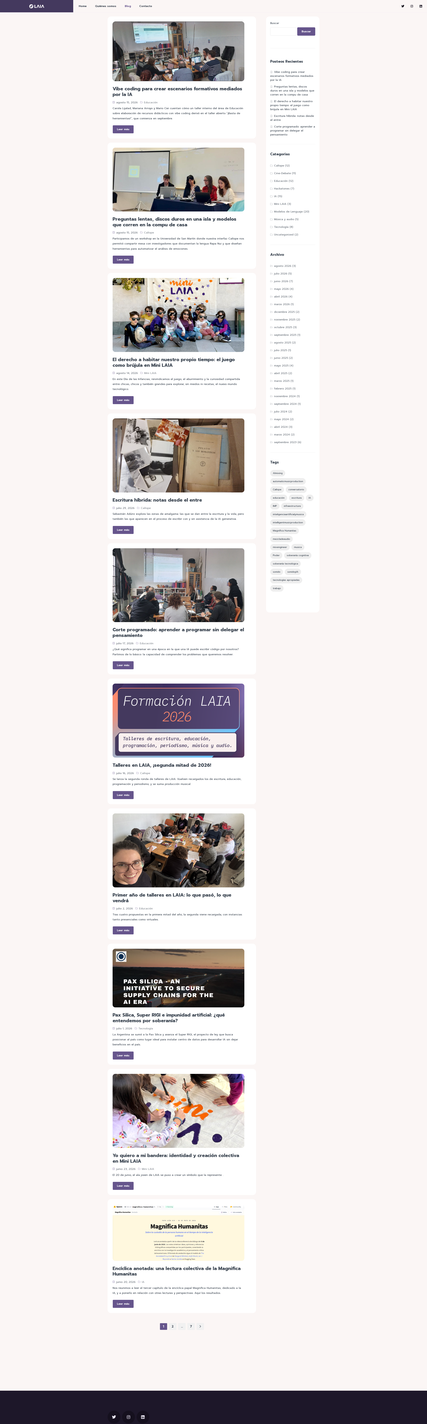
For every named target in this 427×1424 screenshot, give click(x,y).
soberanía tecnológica (285, 563)
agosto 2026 (282, 266)
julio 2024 (280, 412)
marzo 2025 (282, 381)
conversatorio (296, 489)
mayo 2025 (281, 366)
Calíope (149, 233)
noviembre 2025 (284, 320)
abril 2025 (280, 373)
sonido (276, 572)
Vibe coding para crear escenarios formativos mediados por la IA (291, 76)
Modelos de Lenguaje (288, 212)
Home (83, 6)
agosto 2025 (282, 343)
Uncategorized (284, 235)
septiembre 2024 (285, 404)
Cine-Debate (282, 173)
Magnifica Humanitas (284, 530)
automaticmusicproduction (288, 481)
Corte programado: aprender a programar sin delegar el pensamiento (292, 131)
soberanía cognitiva (298, 555)
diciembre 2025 (284, 312)
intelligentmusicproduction (288, 522)
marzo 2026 (282, 304)
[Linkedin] (420, 6)
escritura (297, 498)
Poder (276, 555)
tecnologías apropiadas (286, 580)
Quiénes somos (105, 6)
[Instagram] (411, 6)
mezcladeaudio (281, 539)
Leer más (123, 129)
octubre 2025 (283, 327)
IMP (275, 506)
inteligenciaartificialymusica (288, 514)
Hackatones (282, 189)
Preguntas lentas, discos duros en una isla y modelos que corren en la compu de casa (292, 91)
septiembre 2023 (285, 442)
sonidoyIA (292, 572)
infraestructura (292, 506)
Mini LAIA (150, 373)
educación (279, 498)
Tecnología (145, 1029)
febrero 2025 (283, 389)
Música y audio (284, 219)
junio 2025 (281, 358)
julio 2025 (280, 350)
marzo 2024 (282, 435)
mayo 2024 (281, 419)
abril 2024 (281, 427)
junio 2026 (281, 281)
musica (298, 547)
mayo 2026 (281, 289)
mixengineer (280, 547)
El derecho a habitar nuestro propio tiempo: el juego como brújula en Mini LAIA (291, 105)
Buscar (274, 23)
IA (143, 1282)
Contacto (145, 6)
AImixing (278, 473)
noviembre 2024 (285, 396)
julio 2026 (280, 274)
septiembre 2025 (285, 335)
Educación (151, 102)
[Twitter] (402, 6)
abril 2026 (281, 297)
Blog (128, 6)
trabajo (277, 588)
